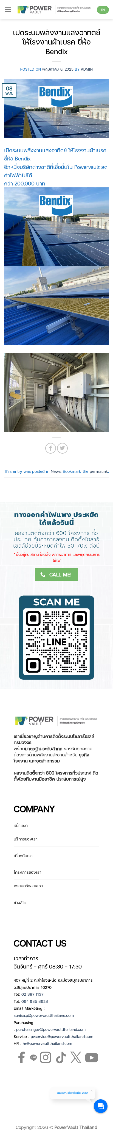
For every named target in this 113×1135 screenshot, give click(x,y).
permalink (99, 471)
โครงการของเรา (27, 872)
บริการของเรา (26, 839)
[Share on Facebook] (50, 448)
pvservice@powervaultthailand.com (62, 1036)
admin (87, 69)
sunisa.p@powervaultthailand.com (44, 1015)
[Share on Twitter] (62, 448)
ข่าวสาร (20, 902)
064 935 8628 (34, 1001)
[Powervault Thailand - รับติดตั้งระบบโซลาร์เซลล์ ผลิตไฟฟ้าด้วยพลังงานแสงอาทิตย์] (54, 10)
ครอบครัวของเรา (28, 885)
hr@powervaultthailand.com (47, 1043)
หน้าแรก (21, 825)
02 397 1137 (32, 994)
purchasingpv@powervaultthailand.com (51, 1029)
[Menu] (8, 9)
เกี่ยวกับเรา (23, 855)
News (56, 471)
